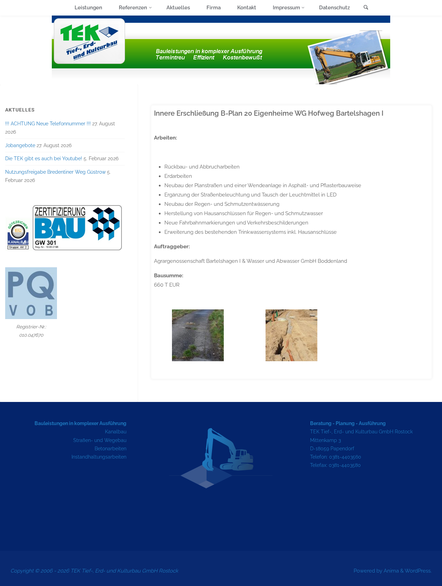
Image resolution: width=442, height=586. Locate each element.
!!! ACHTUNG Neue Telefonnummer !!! (48, 123)
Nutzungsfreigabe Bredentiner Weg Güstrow (55, 172)
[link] (365, 8)
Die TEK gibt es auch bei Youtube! (43, 158)
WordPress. (418, 571)
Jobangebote (20, 145)
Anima (390, 571)
